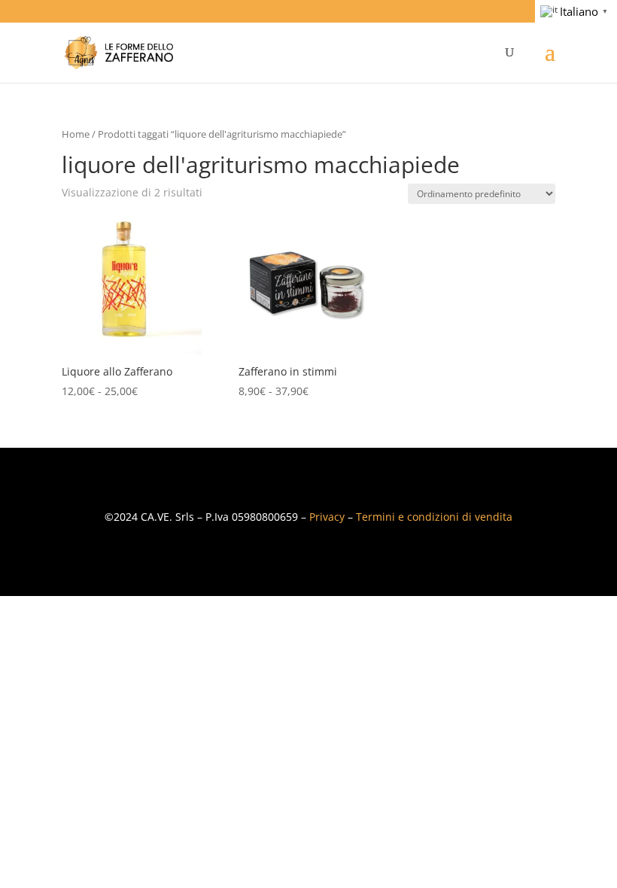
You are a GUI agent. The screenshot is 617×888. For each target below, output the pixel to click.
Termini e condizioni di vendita (434, 516)
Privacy (327, 516)
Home (76, 134)
